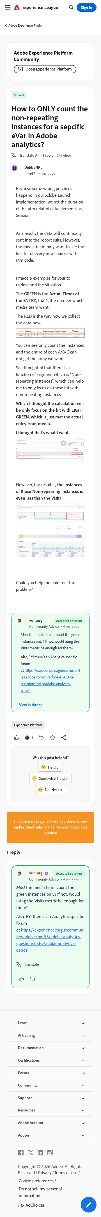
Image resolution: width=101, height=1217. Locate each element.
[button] (29, 155)
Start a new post (57, 827)
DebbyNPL (33, 167)
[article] (50, 926)
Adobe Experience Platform (26, 25)
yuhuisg (35, 620)
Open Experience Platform (49, 69)
